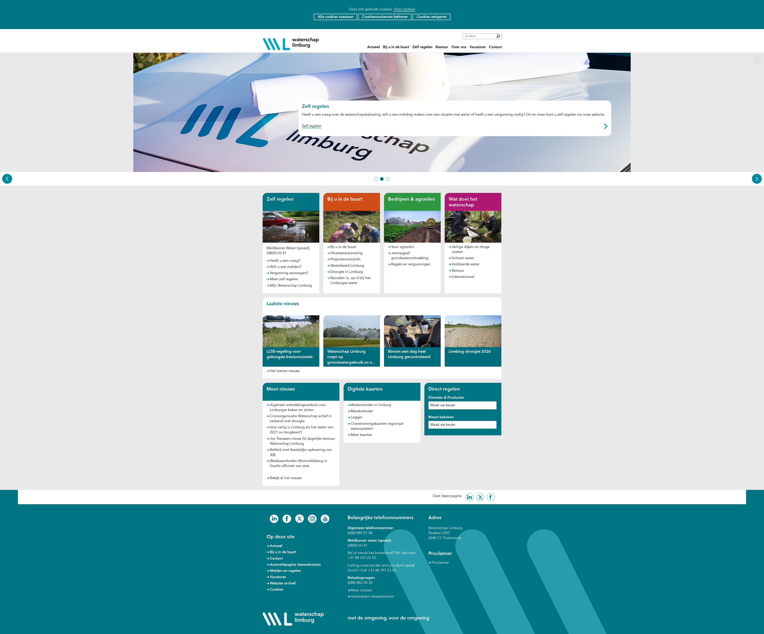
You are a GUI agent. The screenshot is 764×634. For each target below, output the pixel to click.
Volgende (757, 179)
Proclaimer (440, 563)
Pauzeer (757, 60)
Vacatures (478, 47)
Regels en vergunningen (410, 264)
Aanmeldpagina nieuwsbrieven (295, 565)
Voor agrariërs (402, 247)
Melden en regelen (285, 571)
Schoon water (463, 258)
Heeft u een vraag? (285, 261)
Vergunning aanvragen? (289, 273)
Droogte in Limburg (346, 272)
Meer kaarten (361, 435)
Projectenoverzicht (345, 259)
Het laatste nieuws (285, 371)
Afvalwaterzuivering (346, 253)
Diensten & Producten (446, 398)
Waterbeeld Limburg (347, 266)
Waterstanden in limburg (371, 405)
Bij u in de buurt (396, 47)
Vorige (7, 179)
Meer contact (361, 590)
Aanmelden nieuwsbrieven (372, 596)
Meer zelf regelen (284, 279)
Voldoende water (465, 264)
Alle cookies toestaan (335, 17)
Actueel (373, 47)
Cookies (276, 589)
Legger (356, 417)
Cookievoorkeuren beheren (385, 17)
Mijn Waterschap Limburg (291, 285)
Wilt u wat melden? (285, 267)
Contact (495, 47)
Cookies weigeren (431, 17)
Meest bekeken (441, 417)
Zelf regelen (422, 47)
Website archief (283, 583)
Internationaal (463, 277)
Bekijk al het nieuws (286, 478)
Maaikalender (362, 411)
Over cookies (404, 9)
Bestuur (442, 47)
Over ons (458, 47)
